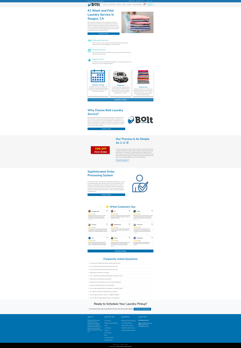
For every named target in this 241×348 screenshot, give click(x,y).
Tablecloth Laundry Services (128, 328)
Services (119, 4)
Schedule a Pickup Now (142, 309)
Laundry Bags (107, 328)
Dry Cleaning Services (126, 323)
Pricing (124, 4)
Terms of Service (124, 344)
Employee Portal (108, 340)
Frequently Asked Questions (111, 323)
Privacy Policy (116, 344)
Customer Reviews (137, 4)
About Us (105, 4)
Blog (105, 335)
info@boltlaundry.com (147, 323)
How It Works (112, 4)
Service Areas (107, 332)
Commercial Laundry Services (128, 330)
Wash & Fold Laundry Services (128, 320)
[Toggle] (89, 263)
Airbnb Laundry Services (127, 325)
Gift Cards (106, 330)
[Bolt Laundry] (94, 5)
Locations (129, 4)
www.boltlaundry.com (143, 326)
